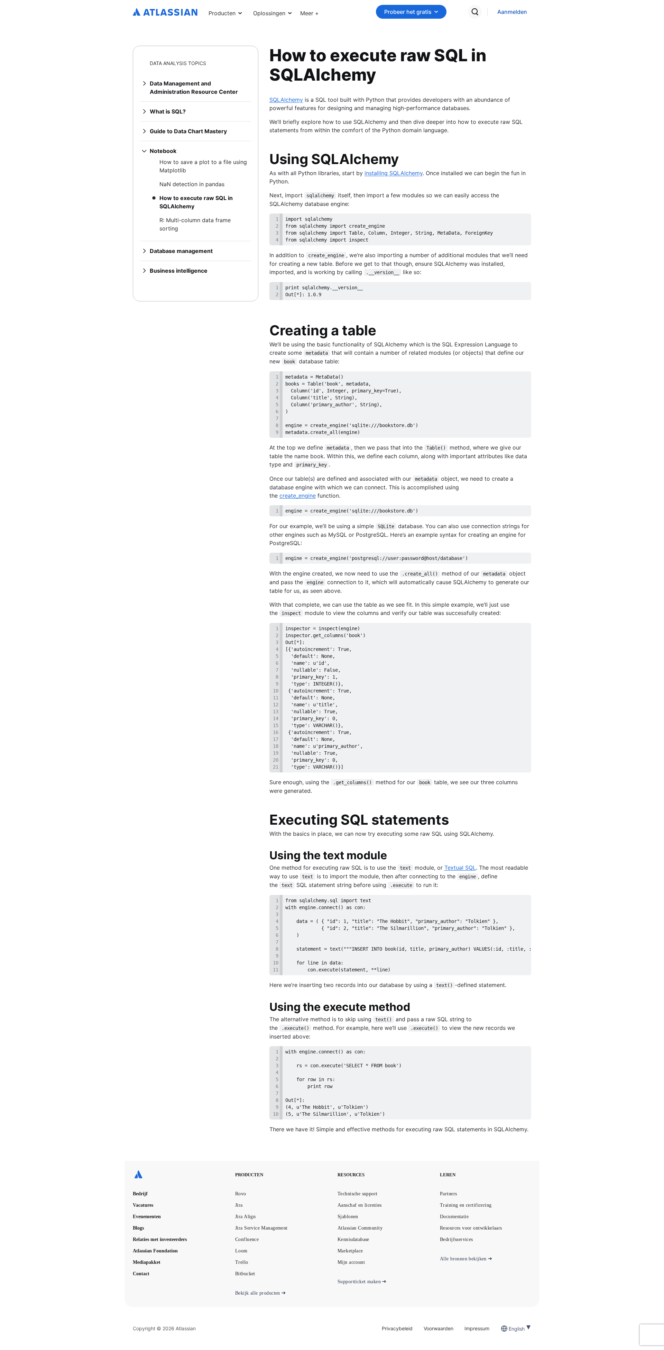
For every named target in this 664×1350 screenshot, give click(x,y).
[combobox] (509, 1329)
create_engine (297, 495)
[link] (512, 12)
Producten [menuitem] (222, 13)
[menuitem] (309, 12)
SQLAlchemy (286, 99)
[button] (309, 12)
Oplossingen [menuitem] (269, 13)
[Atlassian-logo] (165, 12)
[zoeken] (475, 12)
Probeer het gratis (408, 11)
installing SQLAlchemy (394, 173)
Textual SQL (460, 867)
